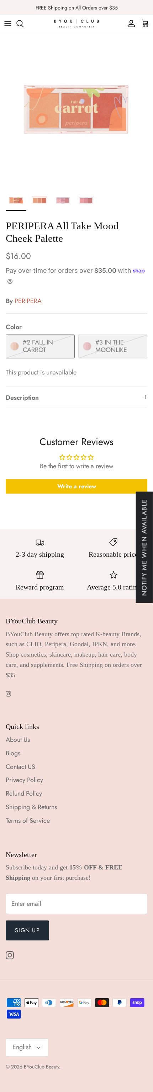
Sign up (27, 930)
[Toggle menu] (8, 23)
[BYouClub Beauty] (76, 23)
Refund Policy (24, 793)
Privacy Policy (24, 780)
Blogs (13, 753)
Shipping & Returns (31, 807)
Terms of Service (28, 820)
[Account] (129, 23)
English (22, 1047)
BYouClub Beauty (41, 1066)
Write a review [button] (76, 486)
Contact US (20, 766)
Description (22, 397)
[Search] (23, 23)
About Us (18, 739)
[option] (76, 108)
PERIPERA (28, 301)
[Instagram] (8, 693)
